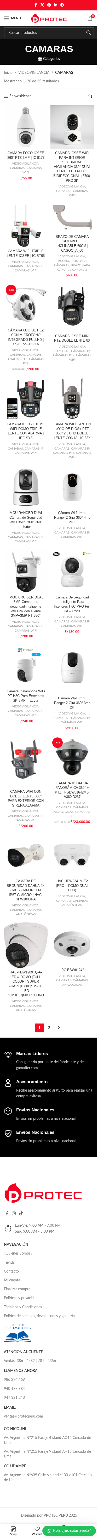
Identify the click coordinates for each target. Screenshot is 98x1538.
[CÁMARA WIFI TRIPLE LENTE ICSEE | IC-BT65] (26, 225)
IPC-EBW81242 (72, 970)
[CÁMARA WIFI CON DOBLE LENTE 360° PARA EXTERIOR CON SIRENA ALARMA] (26, 762)
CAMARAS (17, 167)
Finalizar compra (17, 1289)
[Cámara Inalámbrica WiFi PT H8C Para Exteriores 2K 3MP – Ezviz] (26, 665)
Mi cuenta (12, 1280)
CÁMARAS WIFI (26, 270)
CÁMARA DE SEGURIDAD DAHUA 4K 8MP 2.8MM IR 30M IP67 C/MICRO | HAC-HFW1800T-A (26, 890)
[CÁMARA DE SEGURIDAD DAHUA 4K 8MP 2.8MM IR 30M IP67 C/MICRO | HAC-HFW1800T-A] (26, 855)
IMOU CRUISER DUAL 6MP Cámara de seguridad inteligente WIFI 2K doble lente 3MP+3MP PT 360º (25, 607)
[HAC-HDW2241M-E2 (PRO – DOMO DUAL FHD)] (72, 855)
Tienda (9, 1262)
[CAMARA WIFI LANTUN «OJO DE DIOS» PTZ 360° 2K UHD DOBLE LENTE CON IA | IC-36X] (72, 398)
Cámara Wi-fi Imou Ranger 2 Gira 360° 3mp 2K (72, 703)
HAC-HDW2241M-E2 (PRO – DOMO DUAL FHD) (72, 885)
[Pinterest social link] (49, 5)
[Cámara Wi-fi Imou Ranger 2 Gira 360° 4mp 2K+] (72, 487)
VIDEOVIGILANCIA (33, 73)
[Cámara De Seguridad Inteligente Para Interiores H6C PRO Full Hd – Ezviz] (72, 572)
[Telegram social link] (62, 5)
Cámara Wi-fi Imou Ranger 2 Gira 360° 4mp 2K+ (72, 517)
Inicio (8, 73)
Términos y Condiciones (23, 1307)
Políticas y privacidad (21, 1298)
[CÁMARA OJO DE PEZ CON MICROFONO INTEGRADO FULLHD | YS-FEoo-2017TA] (26, 305)
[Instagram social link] (13, 1213)
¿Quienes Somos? (18, 1253)
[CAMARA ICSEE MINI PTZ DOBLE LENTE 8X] (72, 307)
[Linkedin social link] (56, 5)
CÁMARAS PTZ (63, 355)
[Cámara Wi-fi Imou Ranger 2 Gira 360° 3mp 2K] (72, 669)
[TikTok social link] (20, 1213)
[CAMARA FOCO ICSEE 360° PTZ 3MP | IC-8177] (26, 127)
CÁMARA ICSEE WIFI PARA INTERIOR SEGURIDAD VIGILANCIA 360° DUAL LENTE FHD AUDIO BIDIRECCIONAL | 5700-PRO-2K (72, 167)
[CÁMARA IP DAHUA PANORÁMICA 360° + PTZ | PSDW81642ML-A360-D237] (72, 757)
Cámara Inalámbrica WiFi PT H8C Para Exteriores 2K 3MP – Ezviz (26, 695)
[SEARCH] (88, 32)
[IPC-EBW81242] (72, 944)
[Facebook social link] (36, 5)
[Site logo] (49, 18)
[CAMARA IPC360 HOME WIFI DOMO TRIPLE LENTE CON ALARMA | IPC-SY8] (26, 398)
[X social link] (42, 5)
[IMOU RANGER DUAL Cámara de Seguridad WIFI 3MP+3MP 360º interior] (26, 487)
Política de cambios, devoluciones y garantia (39, 1316)
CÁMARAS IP (34, 266)
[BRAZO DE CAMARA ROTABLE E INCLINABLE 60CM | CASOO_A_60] (72, 218)
